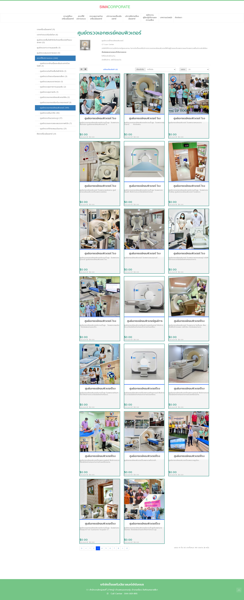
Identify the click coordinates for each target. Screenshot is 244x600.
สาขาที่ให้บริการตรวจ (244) (47, 58)
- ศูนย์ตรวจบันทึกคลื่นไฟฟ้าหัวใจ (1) (51, 71)
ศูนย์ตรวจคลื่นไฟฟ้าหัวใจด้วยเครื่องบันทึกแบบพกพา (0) (54, 41)
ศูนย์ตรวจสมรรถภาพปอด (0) (48, 53)
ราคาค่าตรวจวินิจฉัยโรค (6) (47, 34)
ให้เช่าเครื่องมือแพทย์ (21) (46, 134)
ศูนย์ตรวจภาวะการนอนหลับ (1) (48, 47)
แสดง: (183, 69)
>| (126, 548)
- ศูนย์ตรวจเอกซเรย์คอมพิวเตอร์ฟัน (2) (53, 97)
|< (81, 548)
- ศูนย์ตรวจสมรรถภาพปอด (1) (50, 81)
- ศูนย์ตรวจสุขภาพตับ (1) (47, 92)
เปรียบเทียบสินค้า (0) (110, 69)
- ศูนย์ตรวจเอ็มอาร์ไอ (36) (48, 113)
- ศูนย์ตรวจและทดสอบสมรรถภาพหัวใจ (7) (54, 123)
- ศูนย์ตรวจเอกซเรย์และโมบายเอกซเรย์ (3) (54, 102)
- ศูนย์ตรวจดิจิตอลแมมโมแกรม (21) (51, 128)
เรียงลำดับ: (140, 69)
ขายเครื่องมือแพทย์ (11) (46, 29)
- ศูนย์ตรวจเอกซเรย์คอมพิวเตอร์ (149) (53, 107)
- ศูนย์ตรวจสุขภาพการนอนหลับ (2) (51, 87)
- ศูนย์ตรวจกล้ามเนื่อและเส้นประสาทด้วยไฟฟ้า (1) (53, 64)
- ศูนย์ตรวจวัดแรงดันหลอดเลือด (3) (52, 76)
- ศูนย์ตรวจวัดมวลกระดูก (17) (49, 118)
